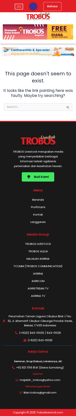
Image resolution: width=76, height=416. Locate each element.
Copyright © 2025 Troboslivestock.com (38, 412)
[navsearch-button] (33, 6)
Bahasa (52, 6)
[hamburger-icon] (19, 6)
